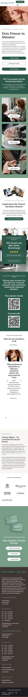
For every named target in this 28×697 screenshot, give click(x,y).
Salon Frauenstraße (14, 261)
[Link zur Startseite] (8, 3)
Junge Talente (14, 559)
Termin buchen (20, 1)
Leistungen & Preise (14, 63)
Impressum (4, 692)
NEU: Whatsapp (14, 69)
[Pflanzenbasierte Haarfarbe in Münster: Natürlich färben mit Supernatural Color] (14, 355)
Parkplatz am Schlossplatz (8, 463)
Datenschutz (10, 692)
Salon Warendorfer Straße (14, 255)
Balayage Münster (6, 680)
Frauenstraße (14, 554)
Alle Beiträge (13, 345)
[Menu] (18, 5)
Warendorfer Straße (14, 548)
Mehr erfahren (14, 116)
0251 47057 (5, 637)
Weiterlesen (13, 398)
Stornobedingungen (6, 694)
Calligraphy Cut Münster (8, 682)
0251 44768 (5, 604)
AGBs (16, 692)
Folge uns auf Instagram (14, 219)
